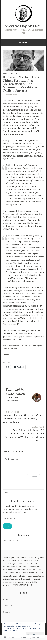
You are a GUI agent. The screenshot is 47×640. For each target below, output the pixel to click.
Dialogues (7, 612)
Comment (33, 476)
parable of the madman (18, 140)
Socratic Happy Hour (23, 26)
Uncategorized (10, 74)
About (5, 599)
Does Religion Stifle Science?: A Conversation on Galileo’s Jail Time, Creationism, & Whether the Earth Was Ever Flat (24, 434)
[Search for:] (23, 492)
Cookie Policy (12, 630)
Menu (25, 42)
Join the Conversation (24, 501)
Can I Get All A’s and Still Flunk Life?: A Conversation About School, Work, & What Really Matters (22, 417)
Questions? (8, 605)
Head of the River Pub (24, 128)
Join (7, 526)
